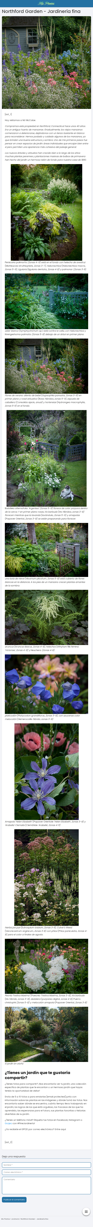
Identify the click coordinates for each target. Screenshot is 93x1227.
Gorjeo (8, 1123)
